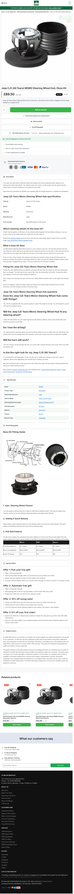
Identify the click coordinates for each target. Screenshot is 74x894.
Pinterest (4, 862)
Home (3, 12)
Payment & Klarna (7, 811)
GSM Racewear (6, 831)
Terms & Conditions (8, 819)
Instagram (4, 860)
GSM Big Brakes (7, 837)
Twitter (3, 857)
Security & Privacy (7, 821)
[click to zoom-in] (36, 48)
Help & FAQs (5, 847)
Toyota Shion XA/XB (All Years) (51, 369)
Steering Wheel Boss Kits (42, 12)
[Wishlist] (29, 684)
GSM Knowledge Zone (9, 844)
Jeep (40, 394)
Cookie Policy (47, 881)
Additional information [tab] (36, 380)
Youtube (4, 865)
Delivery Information (8, 813)
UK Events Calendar (8, 842)
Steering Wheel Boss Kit (46, 402)
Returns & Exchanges (8, 816)
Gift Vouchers (6, 798)
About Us (4, 790)
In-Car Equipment (11, 12)
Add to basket (40, 110)
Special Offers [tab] (11, 563)
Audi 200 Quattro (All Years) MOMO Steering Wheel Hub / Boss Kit (49, 717)
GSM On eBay (6, 839)
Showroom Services (8, 796)
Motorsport (42, 390)
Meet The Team (6, 793)
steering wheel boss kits (19, 369)
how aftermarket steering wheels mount (19, 240)
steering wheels (15, 238)
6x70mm (41, 406)
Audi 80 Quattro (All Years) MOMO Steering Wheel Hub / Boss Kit (16, 717)
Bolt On (41, 414)
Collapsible (42, 418)
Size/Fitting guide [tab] (12, 425)
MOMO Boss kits (59, 133)
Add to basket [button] (17, 724)
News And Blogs (7, 801)
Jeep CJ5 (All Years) (45, 398)
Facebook (4, 854)
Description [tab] (10, 177)
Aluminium (42, 410)
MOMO (41, 387)
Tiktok (3, 868)
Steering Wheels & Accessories (25, 12)
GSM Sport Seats (7, 834)
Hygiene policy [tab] (11, 631)
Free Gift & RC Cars (8, 824)
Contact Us (5, 803)
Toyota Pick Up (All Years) (23, 372)
